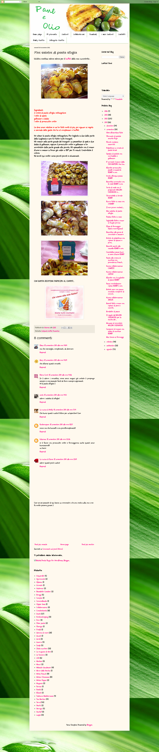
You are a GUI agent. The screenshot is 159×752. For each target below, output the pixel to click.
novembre (111, 129)
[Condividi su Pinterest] (71, 328)
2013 (106, 115)
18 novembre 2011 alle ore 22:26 (58, 439)
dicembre (110, 125)
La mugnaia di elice (43, 651)
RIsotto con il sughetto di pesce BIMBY (115, 278)
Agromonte (40, 579)
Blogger (89, 725)
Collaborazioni (79, 34)
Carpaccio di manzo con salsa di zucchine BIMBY (115, 331)
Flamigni (39, 626)
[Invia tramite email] (62, 328)
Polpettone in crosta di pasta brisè (114, 149)
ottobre (110, 342)
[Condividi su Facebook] (69, 328)
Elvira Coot (44, 375)
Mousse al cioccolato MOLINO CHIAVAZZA (114, 324)
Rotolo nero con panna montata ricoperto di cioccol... (115, 291)
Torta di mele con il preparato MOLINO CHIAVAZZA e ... (114, 189)
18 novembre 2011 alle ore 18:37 (61, 424)
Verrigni (39, 708)
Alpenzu (39, 582)
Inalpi (38, 645)
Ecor (38, 620)
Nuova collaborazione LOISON (114, 273)
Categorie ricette (56, 40)
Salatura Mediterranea (44, 696)
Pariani (39, 686)
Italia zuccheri (41, 648)
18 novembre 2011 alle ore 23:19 (65, 459)
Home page (37, 34)
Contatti (121, 34)
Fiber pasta (40, 623)
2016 (106, 111)
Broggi (38, 595)
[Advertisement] (64, 524)
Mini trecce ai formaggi (115, 337)
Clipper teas (40, 604)
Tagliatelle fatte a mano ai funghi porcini (115, 221)
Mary (41, 360)
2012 (106, 118)
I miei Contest (108, 34)
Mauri (38, 664)
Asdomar (39, 588)
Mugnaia (39, 683)
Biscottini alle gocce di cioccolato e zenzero (115, 233)
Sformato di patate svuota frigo (113, 137)
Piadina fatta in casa (114, 217)
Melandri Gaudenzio (43, 667)
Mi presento (52, 34)
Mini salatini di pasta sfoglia (114, 212)
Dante (38, 614)
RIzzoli (39, 693)
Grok (38, 639)
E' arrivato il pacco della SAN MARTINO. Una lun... (115, 163)
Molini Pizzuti (41, 674)
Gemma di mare (42, 632)
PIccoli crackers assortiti (112, 143)
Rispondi (43, 352)
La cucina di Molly (46, 409)
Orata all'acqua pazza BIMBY (114, 177)
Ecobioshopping (42, 617)
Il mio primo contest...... (115, 207)
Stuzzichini (56, 331)
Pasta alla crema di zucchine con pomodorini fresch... (114, 260)
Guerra (39, 642)
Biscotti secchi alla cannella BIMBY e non (114, 247)
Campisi (39, 598)
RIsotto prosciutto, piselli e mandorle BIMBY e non (113, 169)
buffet (69, 58)
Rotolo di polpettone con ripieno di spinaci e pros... (115, 240)
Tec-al (38, 702)
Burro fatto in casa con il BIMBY (115, 202)
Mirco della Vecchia (43, 670)
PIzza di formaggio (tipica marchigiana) (114, 227)
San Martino (41, 699)
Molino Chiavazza (42, 677)
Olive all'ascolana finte (114, 132)
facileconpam (44, 424)
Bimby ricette (38, 40)
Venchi (38, 705)
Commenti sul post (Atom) (52, 549)
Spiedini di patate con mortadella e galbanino (114, 156)
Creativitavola (41, 610)
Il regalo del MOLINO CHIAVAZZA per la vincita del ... (114, 317)
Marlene (39, 661)
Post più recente (41, 544)
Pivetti (38, 689)
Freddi (38, 629)
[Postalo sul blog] (64, 328)
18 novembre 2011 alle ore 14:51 (55, 395)
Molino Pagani (41, 680)
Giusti (38, 636)
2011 (106, 122)
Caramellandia (41, 601)
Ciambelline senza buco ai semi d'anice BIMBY (115, 253)
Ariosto (39, 585)
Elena (42, 345)
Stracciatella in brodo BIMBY (114, 196)
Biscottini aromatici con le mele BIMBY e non (115, 182)
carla (41, 395)
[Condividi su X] (67, 328)
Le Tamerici (40, 655)
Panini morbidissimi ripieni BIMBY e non (114, 284)
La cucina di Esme (46, 459)
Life (37, 658)
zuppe (38, 715)
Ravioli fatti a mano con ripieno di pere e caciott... (115, 305)
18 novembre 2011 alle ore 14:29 (55, 360)
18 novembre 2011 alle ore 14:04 (55, 345)
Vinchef (39, 712)
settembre (111, 345)
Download (93, 34)
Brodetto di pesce (113, 311)
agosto (110, 349)
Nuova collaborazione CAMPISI (114, 267)
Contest (65, 34)
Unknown (43, 439)
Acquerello (40, 576)
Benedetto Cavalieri (43, 591)
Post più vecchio (88, 544)
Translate (118, 99)
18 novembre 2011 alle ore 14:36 (60, 375)
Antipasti (44, 331)
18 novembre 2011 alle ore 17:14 (65, 409)
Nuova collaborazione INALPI (114, 298)
